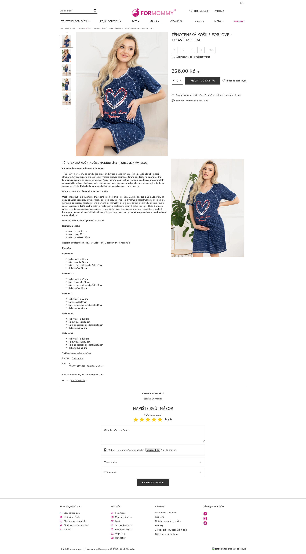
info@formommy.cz (72, 548)
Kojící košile (107, 28)
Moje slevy (120, 533)
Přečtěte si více (94, 366)
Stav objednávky (72, 513)
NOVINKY (239, 21)
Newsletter (120, 537)
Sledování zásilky (72, 517)
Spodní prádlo (93, 28)
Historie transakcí (123, 529)
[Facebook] (205, 514)
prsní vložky (69, 215)
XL (201, 50)
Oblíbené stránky (123, 525)
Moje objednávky (123, 517)
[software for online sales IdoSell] (229, 548)
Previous (66, 32)
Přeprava (159, 517)
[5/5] (160, 419)
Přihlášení (219, 10)
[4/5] (154, 419)
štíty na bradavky (157, 212)
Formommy (77, 358)
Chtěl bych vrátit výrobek (76, 525)
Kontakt (68, 529)
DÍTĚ (134, 21)
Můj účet (116, 506)
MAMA (153, 21)
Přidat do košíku (202, 80)
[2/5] (142, 419)
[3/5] (148, 419)
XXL (211, 50)
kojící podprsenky (139, 212)
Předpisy (159, 525)
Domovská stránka (68, 28)
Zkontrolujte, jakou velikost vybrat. (193, 56)
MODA (218, 21)
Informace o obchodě (165, 512)
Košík (117, 521)
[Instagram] (205, 518)
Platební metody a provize (168, 521)
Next (66, 109)
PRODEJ (199, 21)
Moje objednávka (70, 506)
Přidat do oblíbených (236, 80)
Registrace (120, 513)
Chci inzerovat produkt (75, 521)
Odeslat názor (153, 482)
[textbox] (78, 10)
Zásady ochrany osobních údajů (171, 529)
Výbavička (176, 21)
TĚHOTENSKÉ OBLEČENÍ (74, 21)
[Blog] (205, 523)
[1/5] (136, 419)
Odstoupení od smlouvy (166, 534)
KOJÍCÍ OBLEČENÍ (109, 21)
